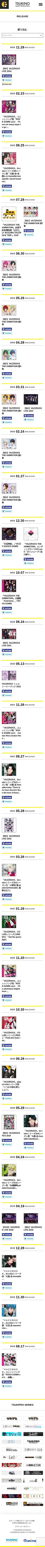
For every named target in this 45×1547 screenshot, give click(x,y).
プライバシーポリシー (22, 1526)
